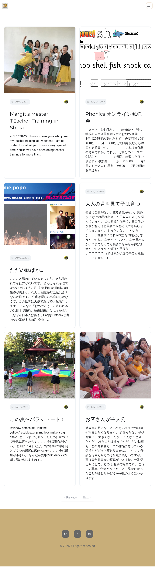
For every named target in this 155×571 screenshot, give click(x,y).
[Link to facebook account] (65, 534)
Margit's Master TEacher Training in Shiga (34, 121)
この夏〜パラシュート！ (37, 419)
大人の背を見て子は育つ (112, 204)
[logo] (5, 6)
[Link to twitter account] (77, 534)
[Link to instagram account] (89, 534)
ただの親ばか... (26, 270)
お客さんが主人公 (105, 419)
